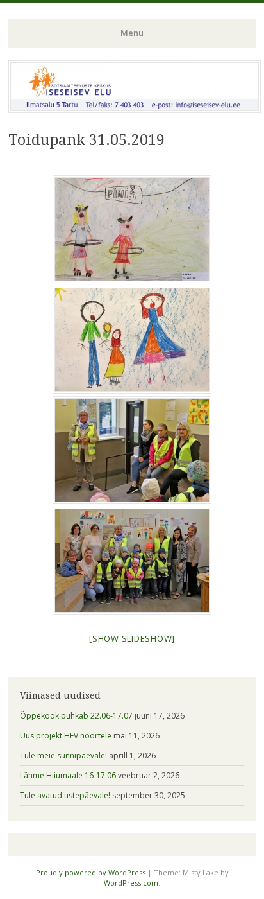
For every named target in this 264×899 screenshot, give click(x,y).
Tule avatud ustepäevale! (65, 795)
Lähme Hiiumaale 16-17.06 (68, 775)
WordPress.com (131, 882)
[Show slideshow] (132, 638)
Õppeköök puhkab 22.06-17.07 (76, 715)
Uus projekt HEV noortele (65, 735)
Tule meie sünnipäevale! (63, 755)
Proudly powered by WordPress (90, 872)
